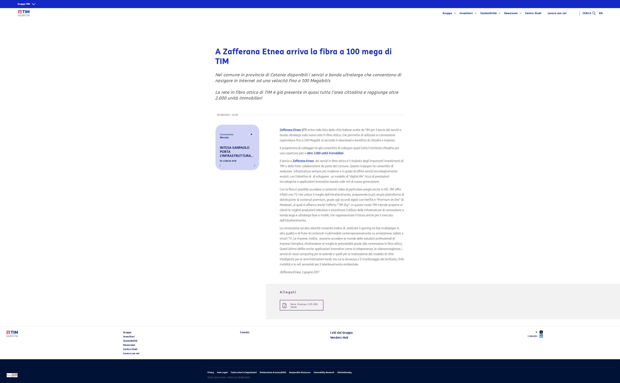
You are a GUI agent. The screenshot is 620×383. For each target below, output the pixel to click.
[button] (220, 165)
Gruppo (447, 13)
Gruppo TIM (24, 4)
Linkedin (532, 336)
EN (601, 13)
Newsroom (511, 13)
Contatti (244, 332)
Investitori (466, 13)
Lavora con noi (131, 353)
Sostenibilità (488, 13)
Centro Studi (130, 349)
